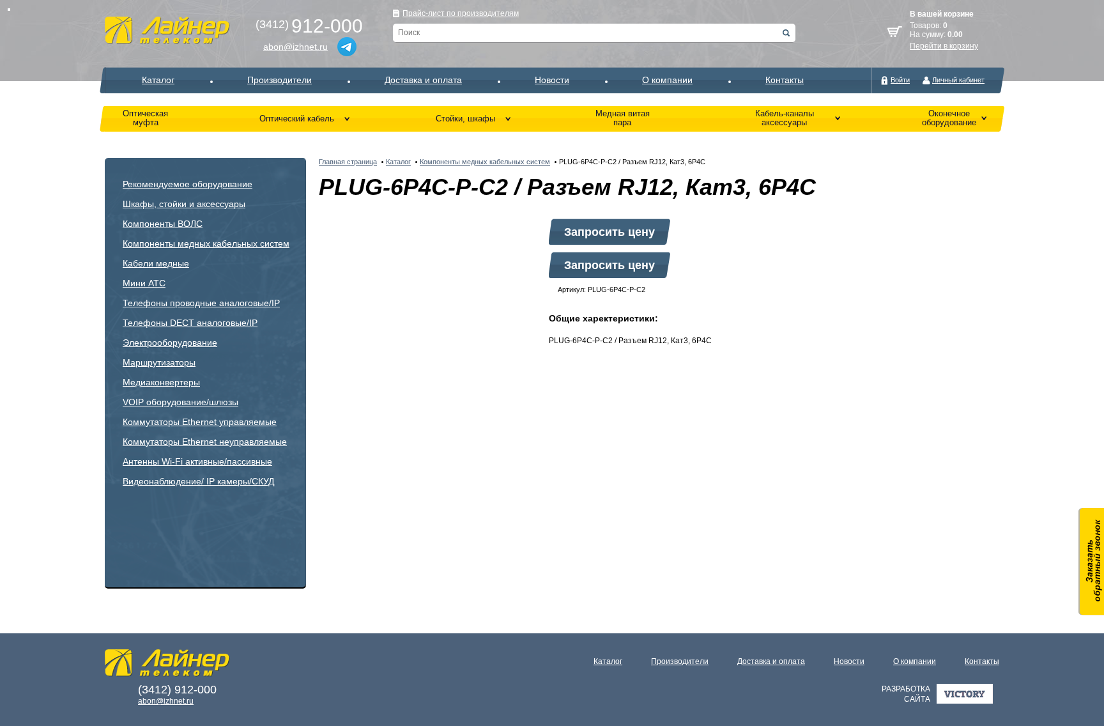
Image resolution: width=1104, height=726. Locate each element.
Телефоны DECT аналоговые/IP (190, 323)
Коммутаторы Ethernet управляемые (200, 422)
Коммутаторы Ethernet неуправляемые (205, 441)
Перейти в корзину (944, 46)
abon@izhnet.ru (295, 47)
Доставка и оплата (423, 80)
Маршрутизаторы (159, 362)
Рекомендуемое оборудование (187, 184)
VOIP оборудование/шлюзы (180, 402)
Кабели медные (156, 263)
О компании (667, 80)
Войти (900, 80)
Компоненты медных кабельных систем (206, 243)
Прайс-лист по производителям (460, 13)
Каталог (158, 80)
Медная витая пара (622, 118)
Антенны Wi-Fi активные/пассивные (197, 461)
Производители (279, 80)
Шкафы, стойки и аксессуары (184, 204)
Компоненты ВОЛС (163, 224)
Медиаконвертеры (161, 382)
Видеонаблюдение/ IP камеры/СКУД (198, 481)
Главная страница (348, 162)
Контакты (784, 80)
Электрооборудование (170, 342)
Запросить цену (609, 232)
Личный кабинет (958, 80)
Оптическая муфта (145, 118)
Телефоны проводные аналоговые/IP (201, 303)
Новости (552, 80)
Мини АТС (144, 283)
